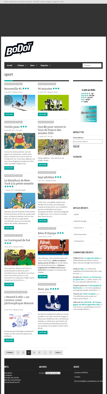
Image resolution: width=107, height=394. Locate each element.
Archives (42, 373)
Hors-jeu (44, 289)
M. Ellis (50, 136)
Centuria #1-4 (79, 228)
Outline (76, 214)
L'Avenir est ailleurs (89, 294)
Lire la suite (9, 114)
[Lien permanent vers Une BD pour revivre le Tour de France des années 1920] (53, 147)
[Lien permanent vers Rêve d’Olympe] (53, 247)
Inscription (8, 373)
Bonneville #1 (13, 88)
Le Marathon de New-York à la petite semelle (19, 182)
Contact (77, 377)
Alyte (82, 269)
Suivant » (58, 352)
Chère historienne (80, 234)
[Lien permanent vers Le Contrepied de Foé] (19, 257)
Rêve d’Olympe (47, 233)
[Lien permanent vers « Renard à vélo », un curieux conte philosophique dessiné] (19, 320)
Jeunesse (19, 292)
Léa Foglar (19, 130)
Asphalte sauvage (80, 221)
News (31, 66)
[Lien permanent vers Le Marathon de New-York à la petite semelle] (19, 201)
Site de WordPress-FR (12, 382)
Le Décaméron (79, 241)
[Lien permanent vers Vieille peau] (19, 141)
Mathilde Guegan (20, 190)
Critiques (19, 66)
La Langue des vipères (91, 258)
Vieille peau (12, 126)
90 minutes (45, 88)
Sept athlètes (46, 177)
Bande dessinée (9, 84)
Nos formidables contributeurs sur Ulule (88, 381)
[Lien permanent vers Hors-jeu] (53, 303)
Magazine (43, 66)
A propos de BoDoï (81, 372)
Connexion (8, 375)
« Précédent (9, 352)
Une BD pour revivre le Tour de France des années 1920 (52, 130)
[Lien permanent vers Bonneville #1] (19, 103)
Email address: (78, 138)
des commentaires (12, 380)
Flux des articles (11, 378)
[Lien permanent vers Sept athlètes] (53, 191)
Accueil (9, 65)
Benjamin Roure (17, 92)
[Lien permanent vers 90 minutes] (53, 103)
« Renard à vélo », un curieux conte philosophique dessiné (19, 300)
